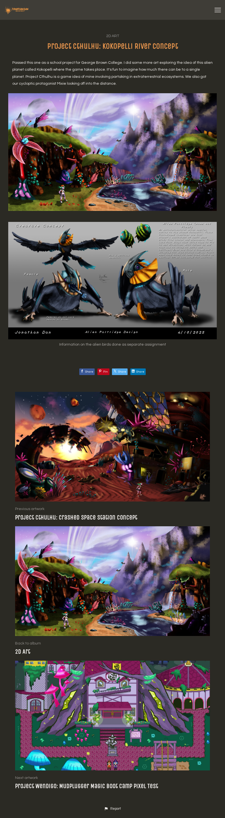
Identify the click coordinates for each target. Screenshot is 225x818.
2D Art (112, 36)
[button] (112, 809)
